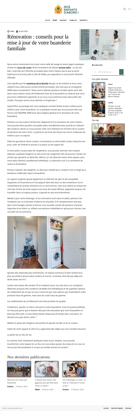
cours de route (24, 67)
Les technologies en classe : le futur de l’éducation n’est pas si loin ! (74, 383)
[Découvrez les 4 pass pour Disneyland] (19, 369)
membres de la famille (37, 83)
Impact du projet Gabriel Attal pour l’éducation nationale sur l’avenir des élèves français (116, 92)
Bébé (37, 389)
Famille (110, 103)
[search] (125, 9)
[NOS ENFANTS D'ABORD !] (66, 9)
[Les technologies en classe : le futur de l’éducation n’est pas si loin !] (74, 369)
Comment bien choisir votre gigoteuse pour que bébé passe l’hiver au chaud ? (46, 383)
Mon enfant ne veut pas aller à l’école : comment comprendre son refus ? (107, 136)
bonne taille (65, 67)
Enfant (10, 386)
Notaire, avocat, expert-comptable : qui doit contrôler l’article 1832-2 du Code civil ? (115, 110)
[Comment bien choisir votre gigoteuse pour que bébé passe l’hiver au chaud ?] (46, 369)
